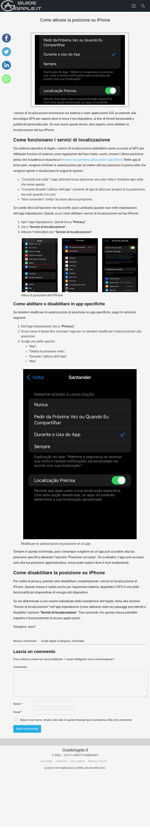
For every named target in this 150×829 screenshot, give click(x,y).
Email (17, 712)
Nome (17, 703)
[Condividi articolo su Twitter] (6, 55)
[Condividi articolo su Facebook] (6, 42)
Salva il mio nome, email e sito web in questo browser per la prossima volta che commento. (76, 719)
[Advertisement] (75, 799)
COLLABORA (77, 761)
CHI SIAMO (46, 761)
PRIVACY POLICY (98, 761)
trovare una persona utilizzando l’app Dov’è (92, 159)
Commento (20, 666)
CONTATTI (61, 761)
